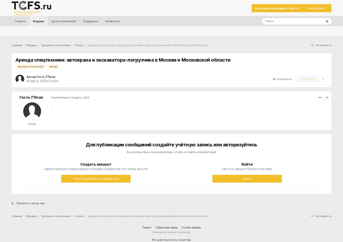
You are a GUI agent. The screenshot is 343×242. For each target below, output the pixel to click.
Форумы (38, 21)
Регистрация (316, 8)
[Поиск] (327, 21)
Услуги (53, 81)
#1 (327, 97)
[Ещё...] (320, 97)
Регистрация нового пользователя (96, 178)
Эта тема (312, 21)
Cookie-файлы (191, 227)
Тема (146, 227)
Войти (247, 178)
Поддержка (90, 21)
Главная (20, 21)
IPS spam (157, 239)
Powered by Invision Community (171, 232)
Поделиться (283, 79)
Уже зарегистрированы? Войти (276, 8)
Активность (112, 21)
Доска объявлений (63, 21)
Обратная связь (167, 227)
